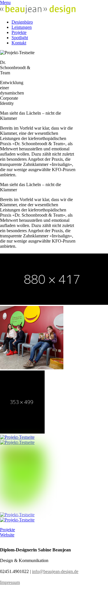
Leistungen (22, 27)
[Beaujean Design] (37, 12)
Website (7, 534)
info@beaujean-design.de (55, 571)
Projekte (19, 32)
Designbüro (22, 22)
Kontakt (19, 42)
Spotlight (20, 37)
